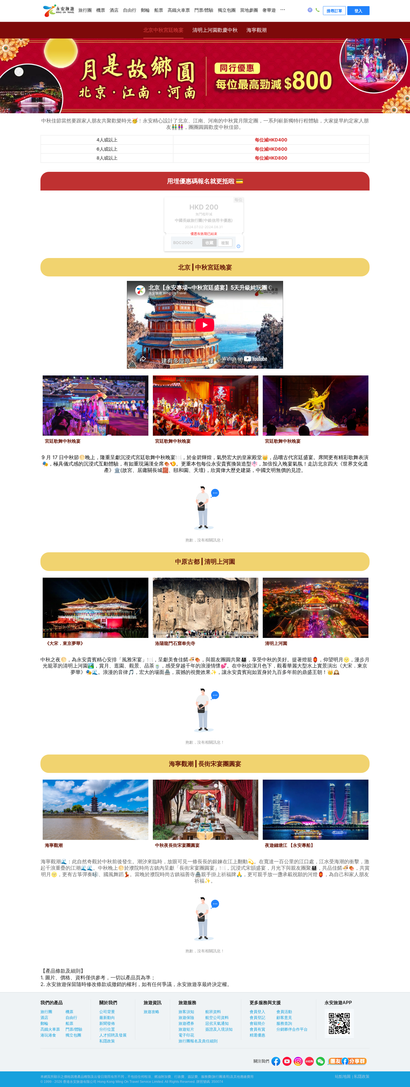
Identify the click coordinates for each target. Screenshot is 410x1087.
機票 (100, 10)
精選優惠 (257, 1035)
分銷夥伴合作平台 (292, 1029)
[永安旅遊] (58, 11)
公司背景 (107, 1011)
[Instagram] (298, 1061)
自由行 (129, 10)
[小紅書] (309, 1061)
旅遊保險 (186, 1017)
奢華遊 (269, 10)
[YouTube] (287, 1061)
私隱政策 (107, 1041)
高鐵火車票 (179, 10)
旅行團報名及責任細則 (198, 1041)
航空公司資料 (217, 1017)
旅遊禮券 (186, 1023)
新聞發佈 (107, 1023)
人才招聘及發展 (113, 1035)
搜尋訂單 (334, 10)
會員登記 (257, 1017)
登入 (358, 10)
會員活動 (284, 1011)
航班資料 (213, 1011)
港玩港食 (48, 1035)
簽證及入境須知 (219, 1029)
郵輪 (145, 10)
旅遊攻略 (151, 1011)
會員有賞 (257, 1029)
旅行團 (85, 10)
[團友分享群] (347, 1061)
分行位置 (107, 1029)
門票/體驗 (203, 10)
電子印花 (186, 1035)
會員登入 (257, 1011)
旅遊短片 (186, 1029)
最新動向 (107, 1017)
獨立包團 (227, 10)
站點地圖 (343, 1076)
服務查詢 (284, 1023)
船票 (158, 10)
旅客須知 (186, 1011)
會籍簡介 (257, 1023)
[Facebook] (275, 1061)
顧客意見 (284, 1017)
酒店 (114, 10)
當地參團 (249, 10)
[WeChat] (320, 1061)
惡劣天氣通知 (217, 1023)
